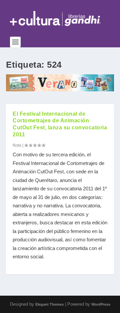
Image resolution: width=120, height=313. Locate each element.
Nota (17, 145)
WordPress (100, 304)
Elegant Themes (49, 304)
